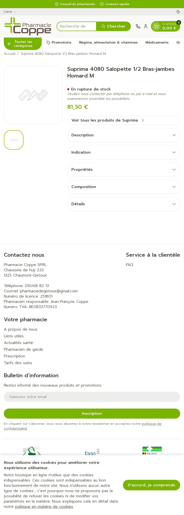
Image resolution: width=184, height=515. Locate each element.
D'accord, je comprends (151, 485)
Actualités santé (18, 342)
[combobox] (77, 26)
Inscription (92, 413)
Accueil (9, 53)
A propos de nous (20, 329)
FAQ (129, 264)
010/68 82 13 (37, 286)
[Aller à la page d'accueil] (28, 26)
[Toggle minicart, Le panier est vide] (156, 26)
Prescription (14, 356)
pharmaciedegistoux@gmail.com (49, 291)
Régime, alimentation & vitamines (108, 42)
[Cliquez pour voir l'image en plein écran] (33, 95)
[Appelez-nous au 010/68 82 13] (138, 26)
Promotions (61, 42)
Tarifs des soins (18, 362)
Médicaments (157, 42)
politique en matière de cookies (44, 506)
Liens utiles (14, 336)
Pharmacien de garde (23, 349)
